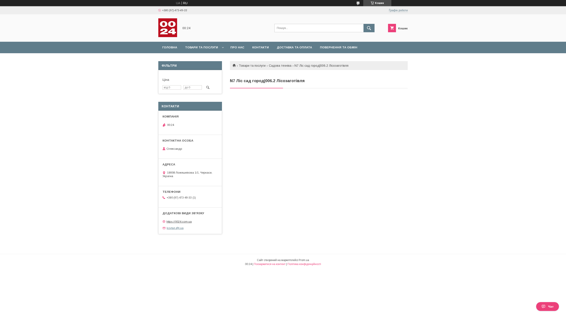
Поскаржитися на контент (269, 264)
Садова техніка (280, 65)
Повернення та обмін (338, 47)
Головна (169, 47)
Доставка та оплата (294, 47)
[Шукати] (369, 28)
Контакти (260, 47)
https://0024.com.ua (179, 221)
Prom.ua (304, 260)
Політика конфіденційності (304, 264)
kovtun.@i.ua (175, 228)
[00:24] (167, 36)
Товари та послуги (201, 47)
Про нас (237, 47)
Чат (551, 306)
